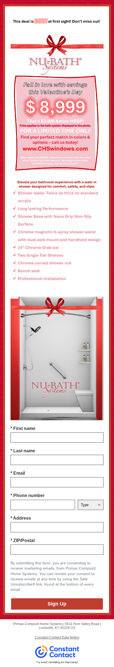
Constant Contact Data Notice (57, 637)
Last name (23, 450)
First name (23, 428)
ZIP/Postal (23, 540)
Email (18, 473)
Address (21, 518)
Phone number (28, 495)
